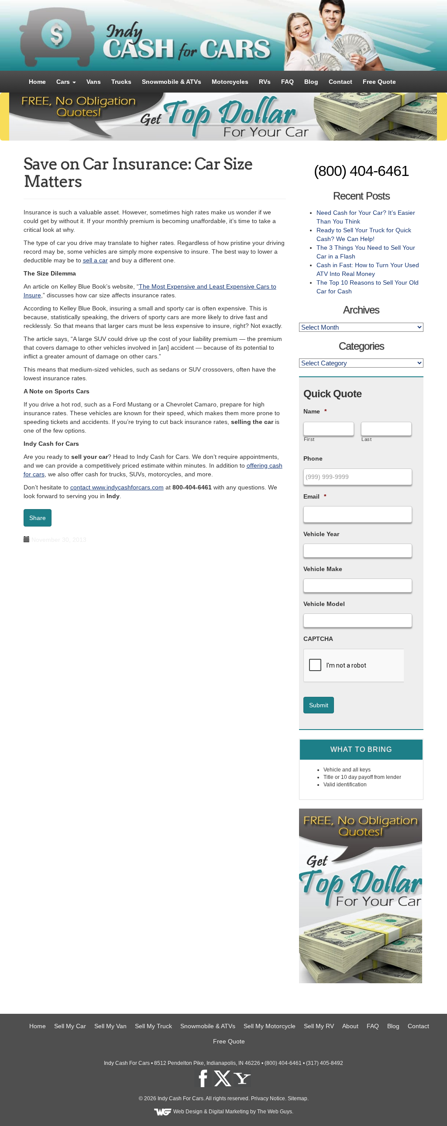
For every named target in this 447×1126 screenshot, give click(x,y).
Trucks (121, 81)
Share (37, 517)
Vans (93, 81)
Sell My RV (319, 1026)
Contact (340, 81)
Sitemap (297, 1098)
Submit (318, 705)
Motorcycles (230, 81)
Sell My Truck (153, 1026)
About (350, 1026)
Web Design (188, 1112)
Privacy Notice (268, 1098)
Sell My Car (70, 1026)
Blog (311, 81)
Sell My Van (110, 1026)
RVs (265, 81)
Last (366, 439)
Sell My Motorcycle (270, 1026)
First (309, 439)
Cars (64, 81)
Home (37, 81)
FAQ (287, 81)
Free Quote (379, 81)
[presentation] (353, 666)
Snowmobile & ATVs (171, 81)
